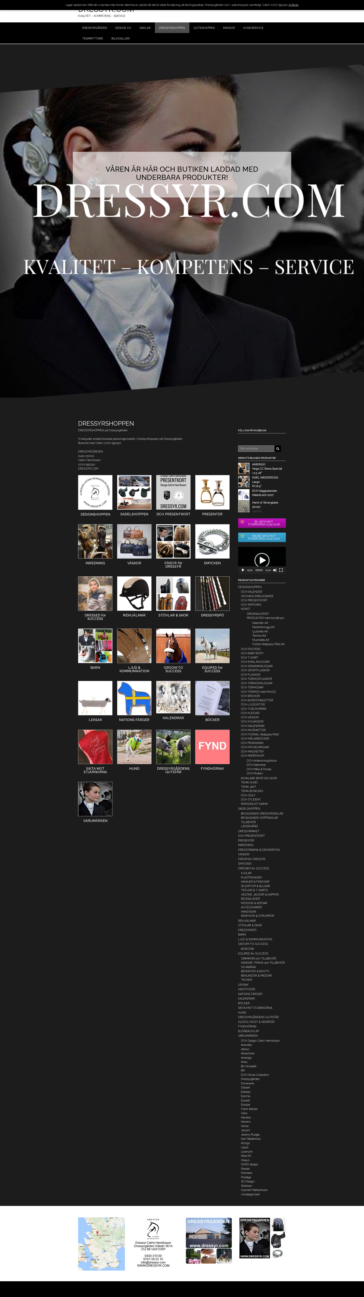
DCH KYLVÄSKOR (252, 721)
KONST (245, 609)
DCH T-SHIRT (249, 657)
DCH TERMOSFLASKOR (256, 679)
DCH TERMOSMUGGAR (256, 683)
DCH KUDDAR (250, 713)
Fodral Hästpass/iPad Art (268, 644)
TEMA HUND (249, 782)
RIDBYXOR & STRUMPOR (257, 916)
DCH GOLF (248, 795)
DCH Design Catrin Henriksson (260, 1040)
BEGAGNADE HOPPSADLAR (259, 817)
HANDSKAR (248, 911)
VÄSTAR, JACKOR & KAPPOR (260, 894)
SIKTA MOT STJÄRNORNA (255, 1008)
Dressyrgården (250, 1079)
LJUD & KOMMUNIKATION (255, 939)
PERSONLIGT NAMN (254, 804)
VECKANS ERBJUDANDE (257, 596)
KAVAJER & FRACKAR (255, 881)
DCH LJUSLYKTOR (253, 704)
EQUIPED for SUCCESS (253, 953)
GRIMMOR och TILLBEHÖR (258, 958)
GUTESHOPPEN (204, 27)
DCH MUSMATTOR (253, 730)
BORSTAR (247, 949)
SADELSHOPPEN (249, 808)
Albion (245, 1049)
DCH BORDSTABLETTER (257, 700)
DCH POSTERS (250, 649)
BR (243, 1070)
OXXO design (249, 1164)
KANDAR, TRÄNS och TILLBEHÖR (263, 962)
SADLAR (145, 27)
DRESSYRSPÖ (247, 930)
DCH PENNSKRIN (252, 743)
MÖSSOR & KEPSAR (254, 903)
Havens (245, 1121)
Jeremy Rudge (250, 1134)
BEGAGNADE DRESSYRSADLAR (262, 813)
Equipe (245, 1104)
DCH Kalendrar (256, 765)
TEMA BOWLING (252, 791)
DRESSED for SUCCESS (253, 868)
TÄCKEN (246, 979)
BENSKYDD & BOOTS (255, 971)
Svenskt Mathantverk (254, 1190)
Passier (245, 1168)
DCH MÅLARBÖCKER (255, 738)
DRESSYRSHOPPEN (172, 27)
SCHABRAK (248, 967)
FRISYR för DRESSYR (251, 859)
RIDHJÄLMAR (247, 920)
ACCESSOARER (251, 907)
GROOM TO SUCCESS (253, 944)
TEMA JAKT (248, 787)
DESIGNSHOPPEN (250, 587)
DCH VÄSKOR (250, 717)
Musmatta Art (260, 640)
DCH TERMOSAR (252, 687)
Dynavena (247, 1083)
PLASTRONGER (251, 877)
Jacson (245, 1130)
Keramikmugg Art (263, 627)
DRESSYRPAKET (248, 831)
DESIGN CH (123, 27)
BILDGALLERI (120, 38)
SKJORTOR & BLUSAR (255, 886)
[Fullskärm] (281, 570)
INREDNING (245, 845)
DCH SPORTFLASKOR (255, 670)
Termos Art (259, 635)
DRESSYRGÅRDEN (94, 27)
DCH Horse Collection (255, 1075)
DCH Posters (255, 773)
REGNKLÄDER (250, 898)
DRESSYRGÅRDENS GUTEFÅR (258, 1017)
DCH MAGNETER (252, 751)
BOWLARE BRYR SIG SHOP (259, 778)
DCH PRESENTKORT (254, 600)
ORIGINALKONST (258, 613)
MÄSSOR (229, 27)
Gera (244, 1113)
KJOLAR (246, 873)
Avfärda (293, 5)
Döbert (245, 1087)
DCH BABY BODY (252, 653)
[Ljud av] (275, 570)
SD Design (247, 1181)
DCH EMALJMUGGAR (255, 661)
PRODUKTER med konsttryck (265, 618)
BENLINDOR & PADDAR (256, 975)
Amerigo (246, 1057)
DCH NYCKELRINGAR (255, 747)
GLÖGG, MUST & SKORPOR (256, 1022)
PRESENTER (246, 840)
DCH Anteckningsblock (262, 760)
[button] (262, 560)
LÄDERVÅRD (249, 826)
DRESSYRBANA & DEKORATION (259, 850)
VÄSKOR (243, 854)
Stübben (246, 1186)
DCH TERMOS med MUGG (258, 691)
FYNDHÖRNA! (247, 1026)
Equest (245, 1100)
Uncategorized (250, 1194)
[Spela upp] (243, 570)
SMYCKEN (244, 863)
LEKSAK (243, 984)
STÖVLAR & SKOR (250, 925)
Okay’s (245, 1160)
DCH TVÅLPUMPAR (253, 709)
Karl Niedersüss (251, 1138)
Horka (245, 1126)
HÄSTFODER (246, 989)
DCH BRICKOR (250, 696)
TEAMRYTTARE (92, 38)
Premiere (246, 1173)
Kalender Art (260, 623)
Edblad (245, 1092)
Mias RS (246, 1156)
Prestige (246, 1177)
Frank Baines (249, 1109)
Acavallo (246, 1045)
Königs (245, 1143)
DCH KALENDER (251, 591)
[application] (262, 560)
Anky (244, 1062)
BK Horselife (248, 1066)
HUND (242, 1012)
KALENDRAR (246, 998)
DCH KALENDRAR (252, 726)
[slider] (259, 570)
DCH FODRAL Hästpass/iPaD (260, 734)
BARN (242, 934)
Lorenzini (247, 1151)
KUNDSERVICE (253, 27)
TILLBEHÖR (248, 822)
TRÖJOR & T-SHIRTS (254, 890)
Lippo (245, 1147)
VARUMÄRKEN (248, 1035)
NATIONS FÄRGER (250, 994)
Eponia (245, 1096)
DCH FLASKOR (250, 674)
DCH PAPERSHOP (252, 755)
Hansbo (246, 1117)
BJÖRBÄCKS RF (248, 1031)
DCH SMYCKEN (251, 604)
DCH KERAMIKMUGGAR (257, 666)
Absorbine (247, 1053)
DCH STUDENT (251, 799)
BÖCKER (244, 1003)
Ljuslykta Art (260, 631)
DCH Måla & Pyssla (259, 769)
